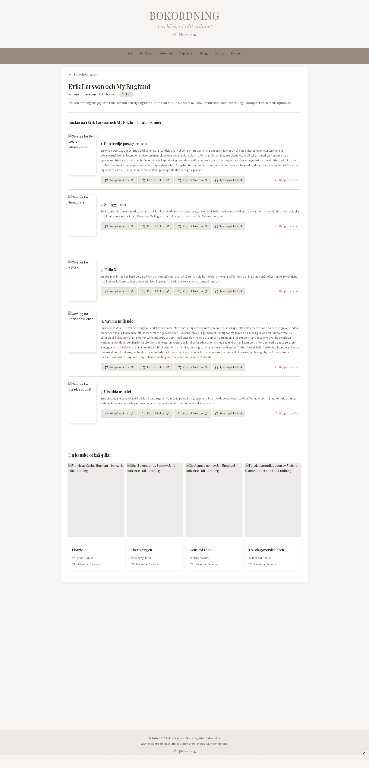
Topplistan (186, 53)
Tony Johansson (85, 74)
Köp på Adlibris (119, 180)
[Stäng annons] (364, 752)
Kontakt (236, 53)
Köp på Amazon (193, 180)
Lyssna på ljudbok (231, 180)
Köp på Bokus (156, 180)
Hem (130, 53)
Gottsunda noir (201, 550)
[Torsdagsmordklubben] (273, 500)
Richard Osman (261, 558)
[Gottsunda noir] (214, 500)
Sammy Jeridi (143, 558)
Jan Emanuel (201, 558)
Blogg (204, 53)
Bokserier (166, 53)
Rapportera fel (288, 180)
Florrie (77, 550)
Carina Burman (84, 558)
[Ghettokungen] (155, 500)
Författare (147, 53)
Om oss (219, 53)
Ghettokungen (141, 550)
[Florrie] (96, 500)
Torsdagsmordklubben (266, 550)
